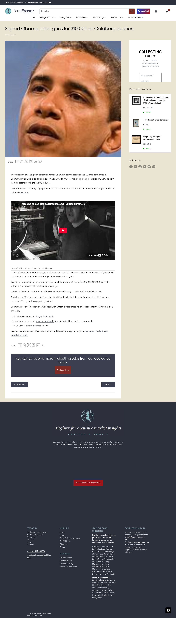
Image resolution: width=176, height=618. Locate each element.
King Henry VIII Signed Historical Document (152, 138)
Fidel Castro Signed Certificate (155, 120)
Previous (20, 384)
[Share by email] (30, 162)
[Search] (132, 11)
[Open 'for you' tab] (168, 610)
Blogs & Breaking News (70, 538)
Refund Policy (66, 561)
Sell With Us (65, 541)
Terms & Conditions (68, 567)
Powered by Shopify (34, 615)
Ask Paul (145, 11)
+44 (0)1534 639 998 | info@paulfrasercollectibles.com (28, 2)
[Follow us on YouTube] (149, 167)
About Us (64, 544)
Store (62, 535)
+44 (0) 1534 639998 (36, 551)
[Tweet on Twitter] (26, 162)
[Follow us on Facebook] (131, 167)
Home (62, 532)
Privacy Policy (66, 558)
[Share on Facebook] (17, 162)
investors (23, 192)
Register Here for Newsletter (88, 483)
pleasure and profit (45, 321)
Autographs (37, 326)
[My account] (156, 11)
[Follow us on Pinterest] (144, 167)
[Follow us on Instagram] (140, 167)
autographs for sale (43, 316)
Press (62, 547)
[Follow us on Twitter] (135, 167)
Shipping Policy (66, 564)
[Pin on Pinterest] (21, 162)
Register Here (63, 370)
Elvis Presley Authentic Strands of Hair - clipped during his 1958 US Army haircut (156, 100)
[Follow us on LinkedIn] (153, 167)
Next (107, 384)
